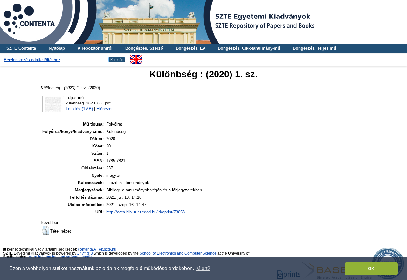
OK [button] (371, 268)
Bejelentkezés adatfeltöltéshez (32, 59)
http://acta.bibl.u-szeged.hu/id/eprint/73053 (145, 212)
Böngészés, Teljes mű (314, 48)
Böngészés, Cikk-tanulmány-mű (249, 48)
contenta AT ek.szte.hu (97, 249)
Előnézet (104, 108)
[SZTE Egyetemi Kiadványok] (203, 22)
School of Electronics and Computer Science (178, 253)
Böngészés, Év (190, 48)
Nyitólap (57, 48)
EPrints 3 (85, 253)
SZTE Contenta (21, 48)
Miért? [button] (203, 268)
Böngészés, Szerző (144, 48)
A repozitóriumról (95, 48)
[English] (136, 57)
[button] (45, 230)
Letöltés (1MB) (79, 108)
